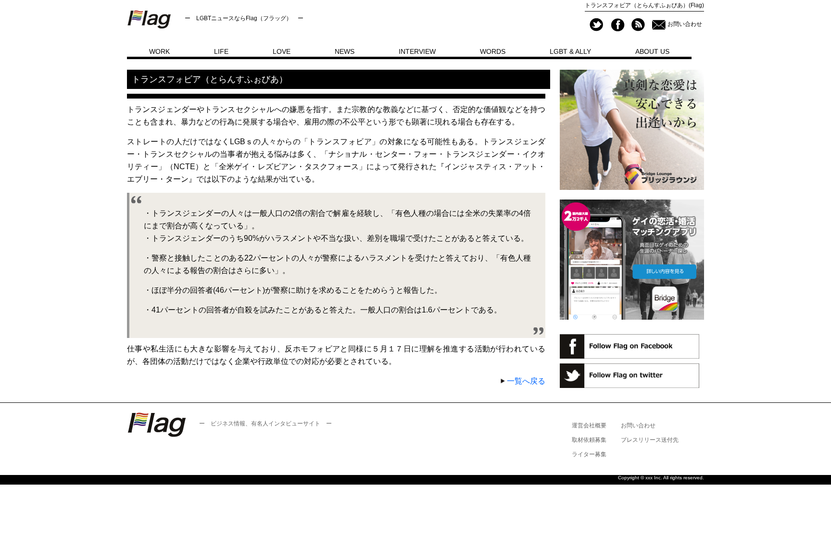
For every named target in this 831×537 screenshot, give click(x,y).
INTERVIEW (417, 51)
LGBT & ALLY (570, 51)
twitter (596, 25)
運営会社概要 (589, 425)
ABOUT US (652, 51)
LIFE (221, 51)
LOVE (281, 51)
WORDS (492, 51)
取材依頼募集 (589, 440)
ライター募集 (589, 454)
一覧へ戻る (526, 381)
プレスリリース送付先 (650, 440)
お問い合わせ (684, 24)
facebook (617, 25)
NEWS (344, 51)
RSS (638, 25)
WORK (159, 51)
